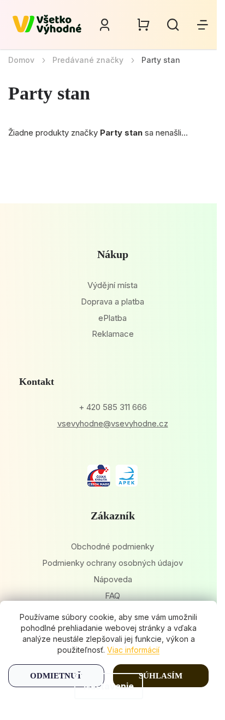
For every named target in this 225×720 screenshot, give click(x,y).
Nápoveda (112, 579)
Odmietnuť (56, 675)
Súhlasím (160, 675)
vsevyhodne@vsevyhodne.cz (112, 423)
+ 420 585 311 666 (113, 407)
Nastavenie (109, 686)
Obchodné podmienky (112, 546)
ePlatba (112, 318)
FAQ (112, 595)
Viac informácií (133, 649)
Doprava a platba (112, 301)
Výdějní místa (112, 285)
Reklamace (113, 334)
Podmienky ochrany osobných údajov (112, 563)
